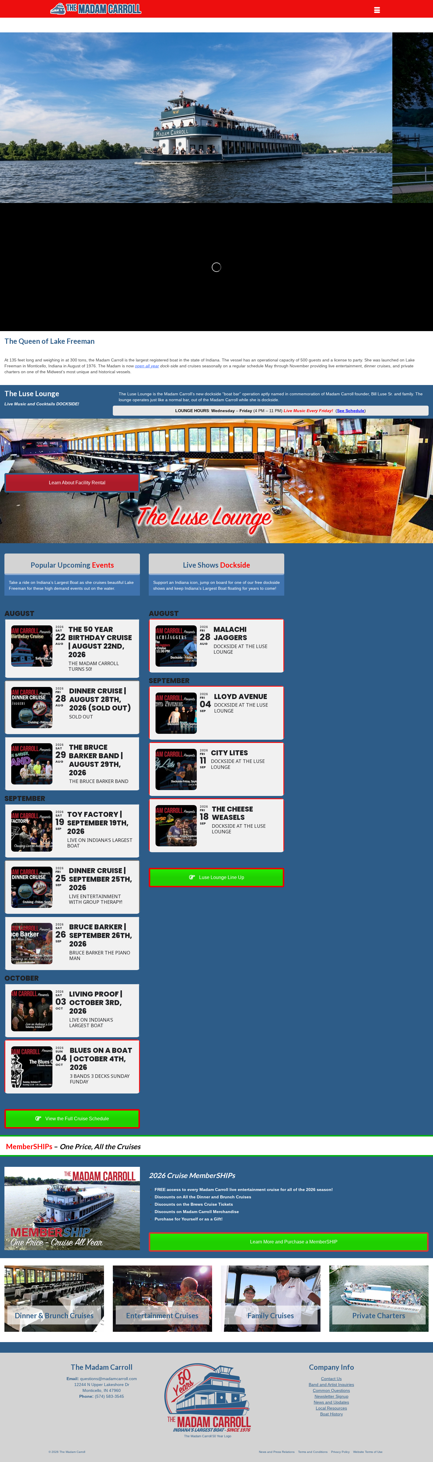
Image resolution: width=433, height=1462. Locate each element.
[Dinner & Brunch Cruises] (54, 1299)
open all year (147, 366)
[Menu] (377, 10)
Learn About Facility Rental (76, 482)
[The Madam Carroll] (102, 9)
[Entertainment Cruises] (162, 1299)
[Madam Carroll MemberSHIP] (72, 1208)
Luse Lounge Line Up (221, 877)
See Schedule (350, 410)
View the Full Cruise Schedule (76, 1118)
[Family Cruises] (270, 1299)
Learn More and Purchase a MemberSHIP (293, 1241)
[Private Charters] (379, 1299)
